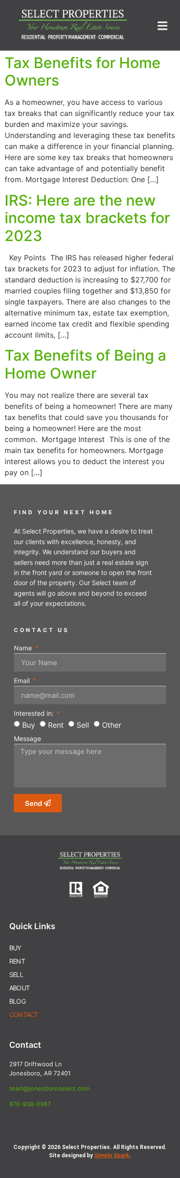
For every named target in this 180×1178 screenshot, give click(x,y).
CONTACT (23, 1014)
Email (22, 681)
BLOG (17, 1001)
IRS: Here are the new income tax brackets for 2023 (87, 218)
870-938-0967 (30, 1104)
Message (27, 739)
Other (111, 725)
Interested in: (34, 713)
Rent (56, 725)
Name (24, 648)
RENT (17, 961)
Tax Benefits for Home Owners (83, 71)
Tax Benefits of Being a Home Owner (85, 364)
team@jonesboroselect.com (49, 1088)
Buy (28, 725)
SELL (16, 974)
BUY (15, 948)
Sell (83, 725)
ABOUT (19, 988)
